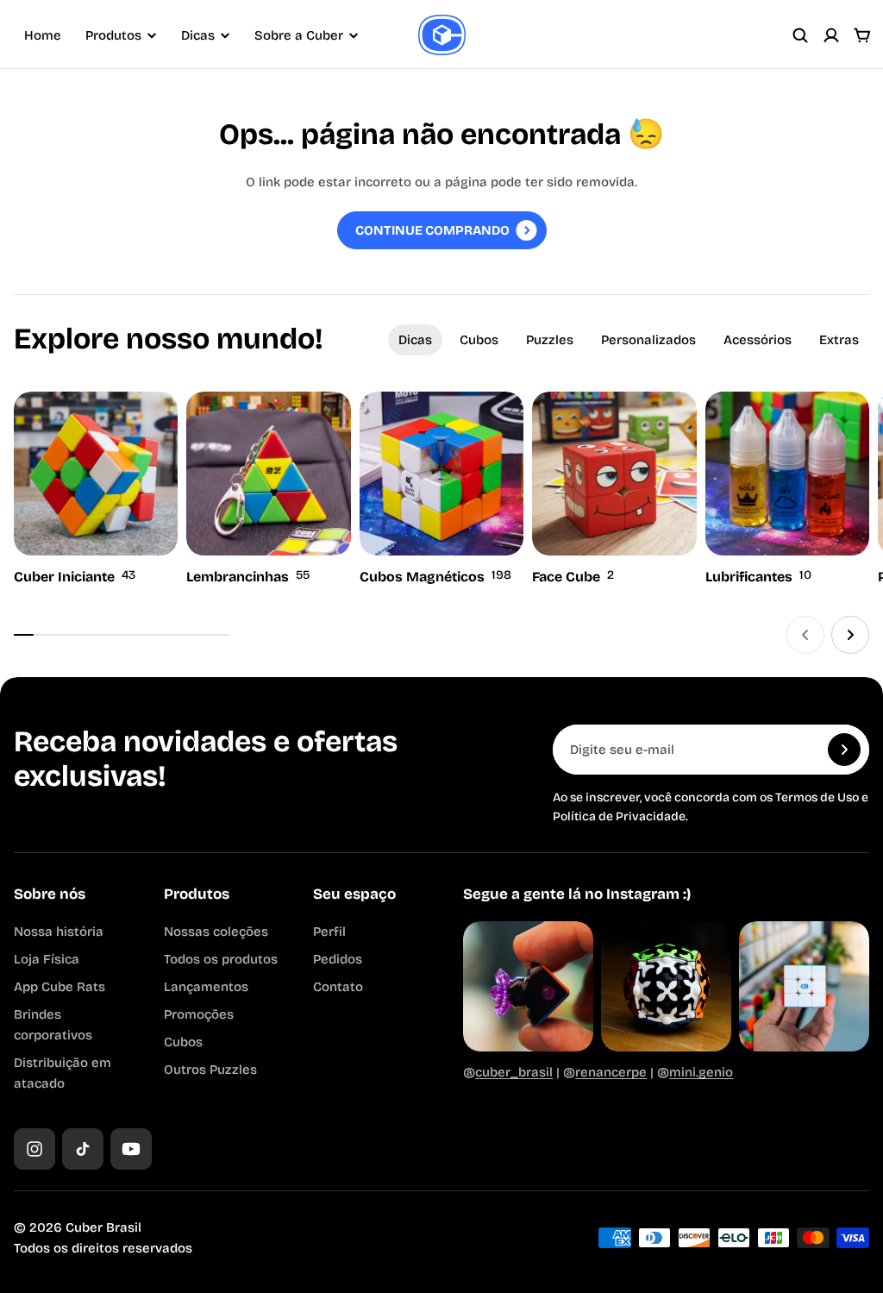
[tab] (415, 339)
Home (42, 35)
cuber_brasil (514, 1072)
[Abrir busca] (800, 35)
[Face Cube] (614, 490)
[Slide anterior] (805, 635)
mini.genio (701, 1072)
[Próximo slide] (850, 635)
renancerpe (611, 1072)
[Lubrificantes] (787, 490)
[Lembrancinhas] (268, 490)
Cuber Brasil (103, 1227)
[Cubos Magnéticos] (441, 490)
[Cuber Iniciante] (96, 490)
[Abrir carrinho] (862, 35)
